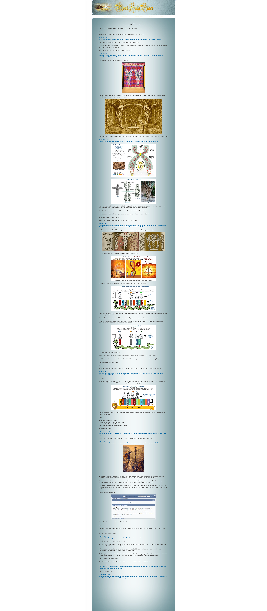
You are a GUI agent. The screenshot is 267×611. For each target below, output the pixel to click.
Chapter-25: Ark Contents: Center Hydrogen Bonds (112, 609)
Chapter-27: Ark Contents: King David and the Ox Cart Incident (154, 609)
